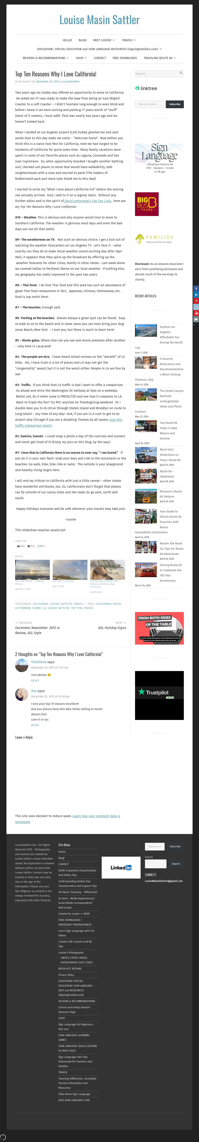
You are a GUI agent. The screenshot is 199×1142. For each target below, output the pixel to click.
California (41, 603)
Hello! (61, 851)
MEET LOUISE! (102, 40)
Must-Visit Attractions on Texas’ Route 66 (170, 455)
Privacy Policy (66, 975)
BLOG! (83, 40)
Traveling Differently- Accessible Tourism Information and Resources (77, 1083)
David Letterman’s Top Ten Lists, (88, 201)
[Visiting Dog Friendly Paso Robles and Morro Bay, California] (107, 570)
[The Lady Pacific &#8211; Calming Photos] (32, 570)
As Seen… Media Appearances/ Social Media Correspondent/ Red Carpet (76, 903)
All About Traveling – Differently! (77, 892)
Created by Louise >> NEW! (73, 913)
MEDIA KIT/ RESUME (70, 968)
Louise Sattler (61, 603)
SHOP (79, 58)
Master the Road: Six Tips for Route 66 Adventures (171, 549)
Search (149, 857)
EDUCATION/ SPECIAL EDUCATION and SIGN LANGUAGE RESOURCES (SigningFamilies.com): (97, 49)
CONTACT (100, 58)
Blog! (61, 858)
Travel (78, 603)
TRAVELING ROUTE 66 (158, 58)
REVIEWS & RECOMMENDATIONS (44, 58)
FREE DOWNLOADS (125, 58)
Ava (34, 691)
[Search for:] (159, 73)
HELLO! (67, 40)
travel (89, 608)
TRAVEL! (127, 40)
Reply (35, 680)
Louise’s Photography (71, 952)
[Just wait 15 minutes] (70, 570)
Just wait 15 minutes (63, 581)
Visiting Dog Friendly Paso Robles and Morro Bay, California (104, 584)
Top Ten (76, 608)
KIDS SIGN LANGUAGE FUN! (73, 1100)
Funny (36, 608)
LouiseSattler (71, 81)
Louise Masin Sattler (99, 19)
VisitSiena (38, 662)
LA (44, 608)
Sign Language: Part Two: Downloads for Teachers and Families (75, 1062)
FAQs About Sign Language (74, 1094)
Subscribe (175, 846)
